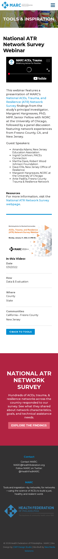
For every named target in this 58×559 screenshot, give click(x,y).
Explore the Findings (29, 425)
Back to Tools (21, 331)
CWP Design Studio (22, 547)
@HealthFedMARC (29, 471)
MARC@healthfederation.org (29, 465)
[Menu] (53, 5)
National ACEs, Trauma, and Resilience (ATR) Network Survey (26, 102)
